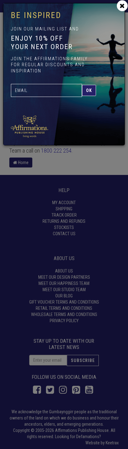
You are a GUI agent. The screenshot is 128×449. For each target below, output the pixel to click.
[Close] (122, 5)
